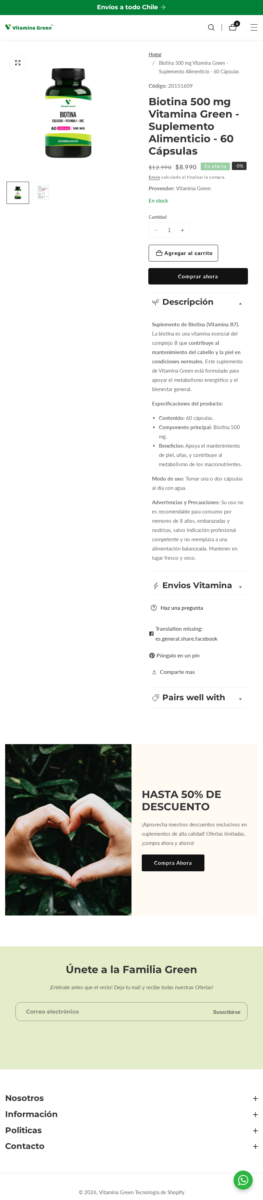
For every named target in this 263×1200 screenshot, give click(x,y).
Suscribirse (226, 1012)
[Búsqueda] (215, 27)
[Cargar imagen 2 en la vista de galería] (43, 193)
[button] (198, 698)
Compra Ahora (173, 863)
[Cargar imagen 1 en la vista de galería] (18, 193)
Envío (154, 177)
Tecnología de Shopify (160, 1192)
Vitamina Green (193, 188)
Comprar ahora (198, 276)
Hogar (155, 54)
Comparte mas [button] (177, 671)
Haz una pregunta (182, 607)
